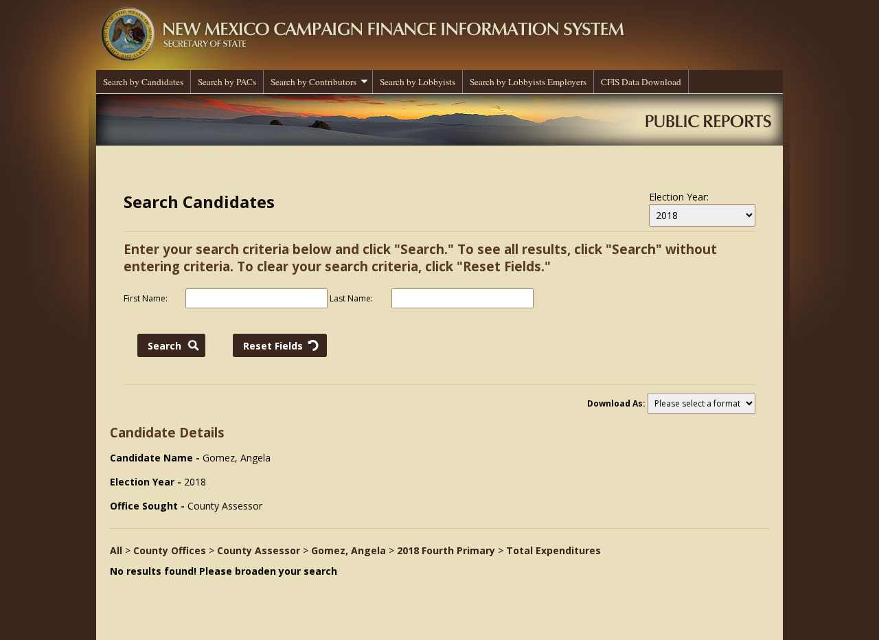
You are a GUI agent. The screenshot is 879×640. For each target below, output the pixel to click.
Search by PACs (227, 82)
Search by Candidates (143, 82)
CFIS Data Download (641, 82)
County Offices (169, 550)
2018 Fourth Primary (446, 550)
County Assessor (258, 550)
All (116, 550)
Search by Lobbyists (417, 82)
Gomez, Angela (348, 550)
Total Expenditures (553, 550)
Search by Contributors (313, 82)
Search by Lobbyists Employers (528, 82)
